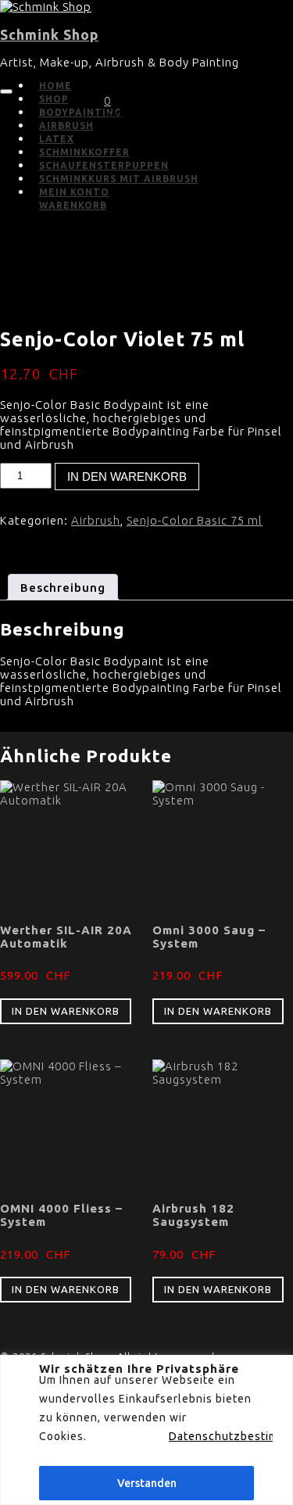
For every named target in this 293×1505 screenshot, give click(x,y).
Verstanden (147, 1483)
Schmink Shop (49, 34)
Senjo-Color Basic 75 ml (195, 520)
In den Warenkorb (127, 476)
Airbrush (95, 520)
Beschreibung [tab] (62, 587)
